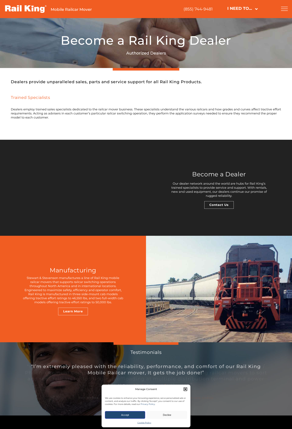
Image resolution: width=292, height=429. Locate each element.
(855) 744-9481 (198, 9)
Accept (125, 414)
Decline (167, 414)
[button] (185, 389)
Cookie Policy (144, 422)
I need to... (239, 8)
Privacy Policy (148, 404)
